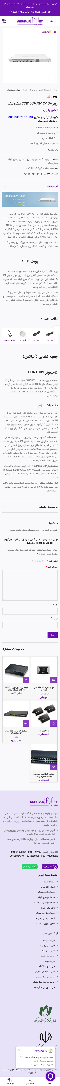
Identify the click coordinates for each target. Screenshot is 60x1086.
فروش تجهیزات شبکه (48, 3)
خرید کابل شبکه (47, 956)
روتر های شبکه (29, 90)
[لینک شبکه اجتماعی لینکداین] (29, 174)
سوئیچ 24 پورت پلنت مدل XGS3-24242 (16, 732)
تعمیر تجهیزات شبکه (45, 923)
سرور (36, 3)
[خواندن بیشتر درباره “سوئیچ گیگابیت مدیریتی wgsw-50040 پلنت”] (53, 766)
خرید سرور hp (48, 950)
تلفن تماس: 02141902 (41, 12)
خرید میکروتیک (47, 945)
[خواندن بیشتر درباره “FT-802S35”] (53, 723)
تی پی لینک (44, 693)
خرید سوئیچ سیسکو (45, 977)
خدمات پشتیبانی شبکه (44, 902)
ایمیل (54, 619)
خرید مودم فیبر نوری (45, 971)
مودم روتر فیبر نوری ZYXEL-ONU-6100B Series (16, 689)
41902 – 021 (34, 852)
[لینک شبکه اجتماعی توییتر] (38, 174)
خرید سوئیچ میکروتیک (44, 982)
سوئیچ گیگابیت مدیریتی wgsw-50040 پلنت (43, 775)
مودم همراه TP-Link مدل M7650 (44, 689)
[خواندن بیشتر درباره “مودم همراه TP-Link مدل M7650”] (53, 680)
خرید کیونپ (49, 940)
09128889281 (33, 856)
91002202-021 (50, 856)
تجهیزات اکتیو (44, 90)
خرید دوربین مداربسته (44, 987)
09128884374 (15, 12)
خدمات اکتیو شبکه (46, 892)
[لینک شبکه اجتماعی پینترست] (33, 174)
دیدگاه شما (52, 567)
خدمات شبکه (28, 3)
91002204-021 (18, 852)
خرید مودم (50, 961)
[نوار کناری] (56, 330)
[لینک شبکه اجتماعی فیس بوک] (41, 174)
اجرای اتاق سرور (47, 887)
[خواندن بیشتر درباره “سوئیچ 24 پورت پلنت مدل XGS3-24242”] (26, 723)
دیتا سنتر (16, 3)
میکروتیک (53, 163)
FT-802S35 (44, 731)
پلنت (16, 737)
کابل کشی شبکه (48, 908)
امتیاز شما (52, 561)
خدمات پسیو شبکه (46, 897)
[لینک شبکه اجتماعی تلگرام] (25, 174)
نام (55, 605)
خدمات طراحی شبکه (45, 913)
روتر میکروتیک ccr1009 (37, 168)
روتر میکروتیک (13, 90)
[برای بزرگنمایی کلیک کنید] (52, 78)
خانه (55, 90)
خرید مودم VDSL (47, 966)
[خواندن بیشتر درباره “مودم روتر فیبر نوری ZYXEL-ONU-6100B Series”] (26, 680)
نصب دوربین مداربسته (44, 918)
